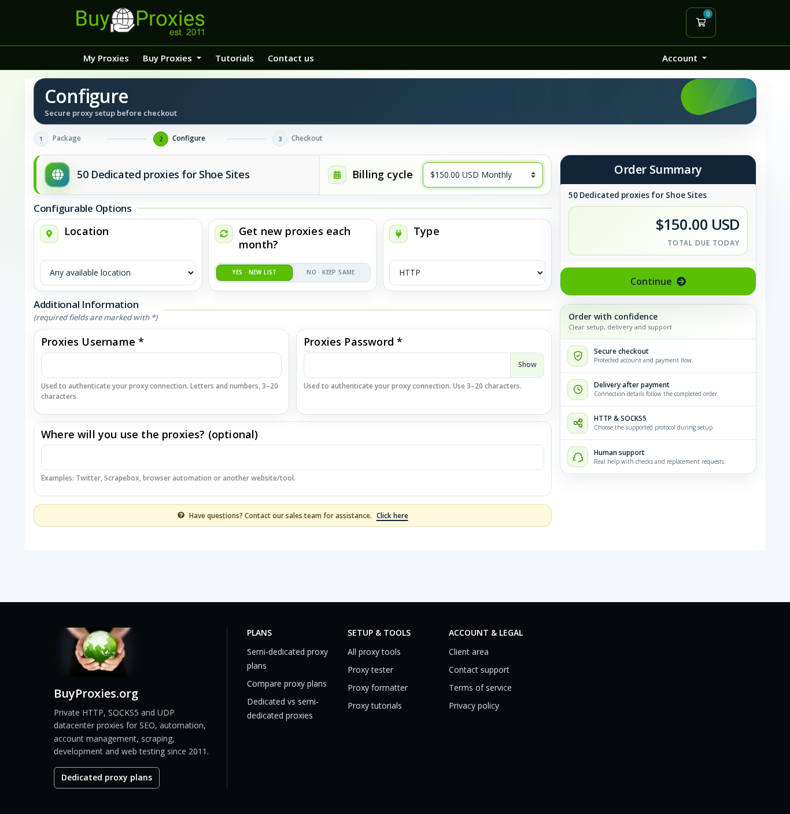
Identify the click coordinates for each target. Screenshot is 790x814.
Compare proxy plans (287, 683)
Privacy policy (474, 705)
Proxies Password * (353, 342)
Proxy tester (370, 669)
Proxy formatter (378, 687)
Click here (392, 515)
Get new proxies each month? (295, 238)
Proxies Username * (92, 342)
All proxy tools (374, 651)
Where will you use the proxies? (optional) (150, 434)
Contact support (479, 669)
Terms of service (480, 687)
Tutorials (234, 58)
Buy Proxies (168, 58)
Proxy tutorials (375, 705)
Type (427, 231)
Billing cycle (382, 174)
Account (681, 58)
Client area (469, 651)
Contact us (291, 58)
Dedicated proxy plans (106, 777)
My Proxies (106, 58)
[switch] (293, 273)
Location (86, 231)
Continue (651, 281)
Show (527, 364)
